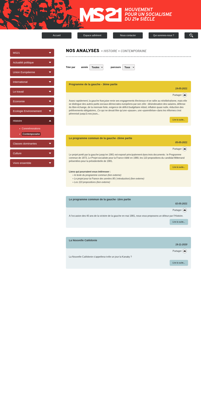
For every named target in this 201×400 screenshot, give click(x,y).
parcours (116, 67)
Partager (177, 95)
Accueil (57, 35)
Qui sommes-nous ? (163, 35)
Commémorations (31, 128)
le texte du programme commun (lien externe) (97, 175)
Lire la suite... (179, 120)
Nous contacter (128, 35)
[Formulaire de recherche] (191, 35)
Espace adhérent (92, 35)
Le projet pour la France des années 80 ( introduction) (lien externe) (109, 178)
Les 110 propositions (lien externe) (92, 182)
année (84, 67)
